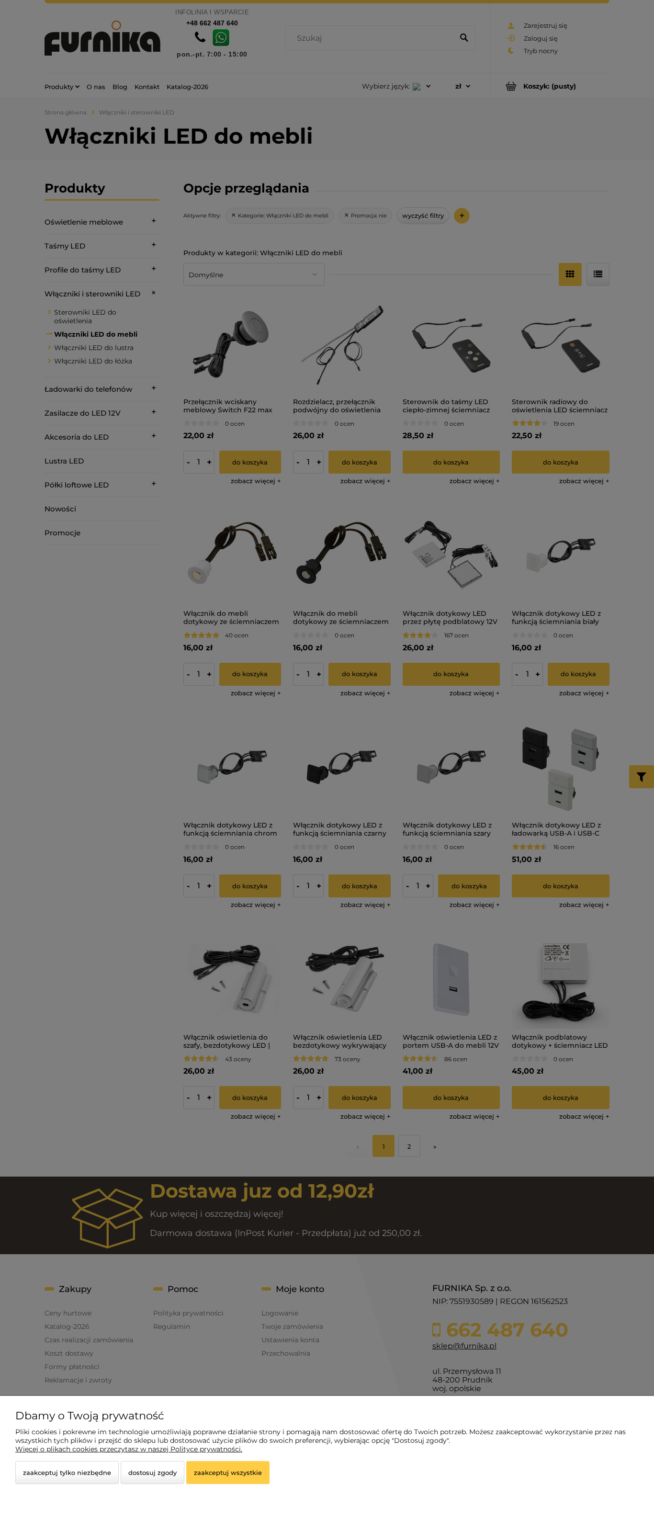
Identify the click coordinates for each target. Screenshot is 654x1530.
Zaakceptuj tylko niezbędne (67, 1472)
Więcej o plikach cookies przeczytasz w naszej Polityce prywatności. (128, 1449)
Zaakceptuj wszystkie (228, 1472)
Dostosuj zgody (152, 1472)
